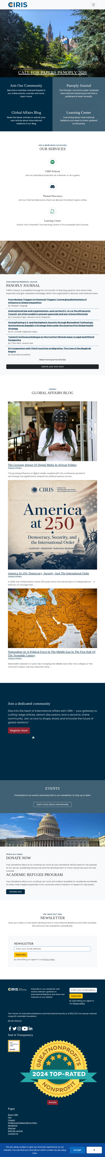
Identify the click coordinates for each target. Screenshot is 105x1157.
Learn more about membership (52, 804)
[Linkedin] (30, 1028)
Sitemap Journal (15, 1131)
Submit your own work (52, 366)
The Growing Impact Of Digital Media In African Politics (42, 465)
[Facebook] (10, 1028)
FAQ (10, 1117)
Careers (11, 1120)
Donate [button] (52, 1102)
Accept (77, 1150)
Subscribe (21, 954)
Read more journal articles (52, 359)
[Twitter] (15, 1028)
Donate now (15, 891)
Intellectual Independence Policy (22, 1123)
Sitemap (11, 1128)
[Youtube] (25, 1028)
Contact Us (13, 1133)
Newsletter (12, 1125)
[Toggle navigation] (93, 4)
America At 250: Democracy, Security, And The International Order (48, 573)
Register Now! (19, 730)
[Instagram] (19, 1028)
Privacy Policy (49, 959)
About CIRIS (13, 1115)
